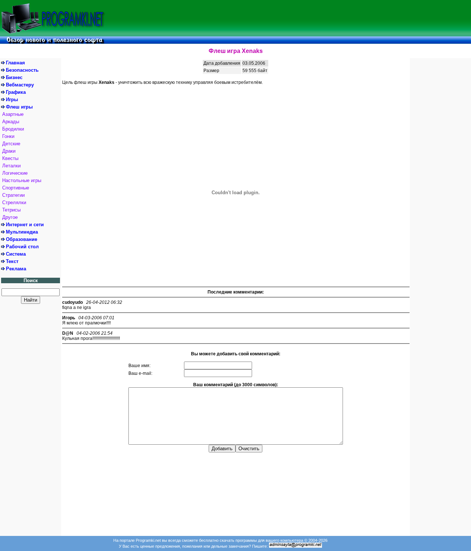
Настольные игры (21, 180)
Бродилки (13, 129)
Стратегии (13, 195)
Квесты (10, 158)
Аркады (10, 121)
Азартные (13, 114)
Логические (15, 173)
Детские (11, 143)
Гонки (8, 136)
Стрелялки (14, 202)
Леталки (11, 165)
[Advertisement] (289, 18)
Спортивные (15, 188)
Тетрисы (11, 210)
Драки (8, 151)
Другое (10, 217)
